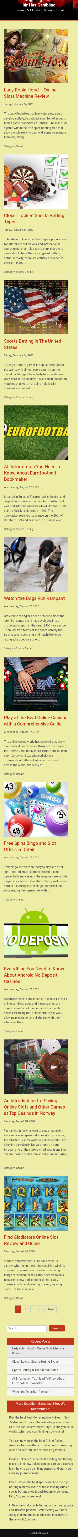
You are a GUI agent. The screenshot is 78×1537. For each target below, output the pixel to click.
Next (51, 1309)
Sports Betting (24, 272)
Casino (20, 146)
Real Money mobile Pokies (43, 1417)
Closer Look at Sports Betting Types (35, 1362)
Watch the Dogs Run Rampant (31, 1392)
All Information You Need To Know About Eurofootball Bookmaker (38, 1380)
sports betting (39, 1505)
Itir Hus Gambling (39, 5)
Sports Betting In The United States (35, 1370)
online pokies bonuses (23, 1450)
